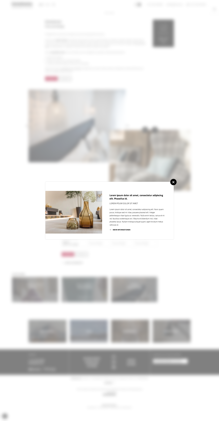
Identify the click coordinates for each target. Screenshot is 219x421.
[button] (173, 182)
